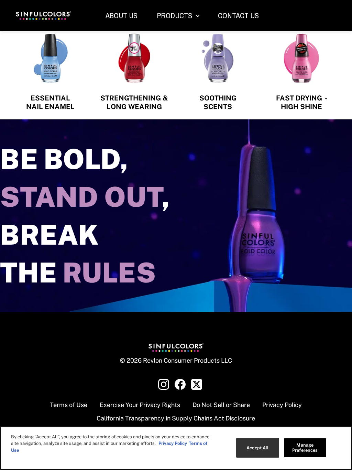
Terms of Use (68, 404)
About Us (122, 15)
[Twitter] (196, 384)
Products (174, 15)
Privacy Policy (282, 404)
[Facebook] (180, 384)
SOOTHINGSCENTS (217, 102)
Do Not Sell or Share (221, 404)
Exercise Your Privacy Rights (140, 404)
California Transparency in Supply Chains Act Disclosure (176, 418)
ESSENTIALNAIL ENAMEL (50, 102)
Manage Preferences (305, 447)
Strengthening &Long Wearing (134, 102)
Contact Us (238, 15)
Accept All (257, 447)
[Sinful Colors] (43, 16)
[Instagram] (163, 384)
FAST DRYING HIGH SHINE (301, 102)
